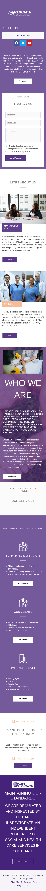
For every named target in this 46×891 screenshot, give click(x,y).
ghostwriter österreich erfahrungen (24, 459)
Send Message (16, 158)
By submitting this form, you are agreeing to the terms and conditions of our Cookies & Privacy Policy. (21, 149)
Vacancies (37, 882)
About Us (15, 882)
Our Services (26, 882)
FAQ (19, 886)
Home (6, 882)
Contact (26, 886)
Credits (30, 879)
